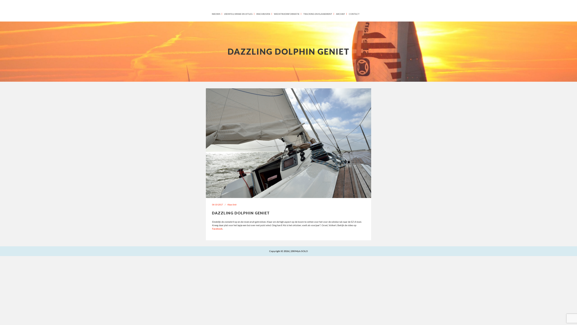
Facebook (217, 228)
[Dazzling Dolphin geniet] (288, 143)
